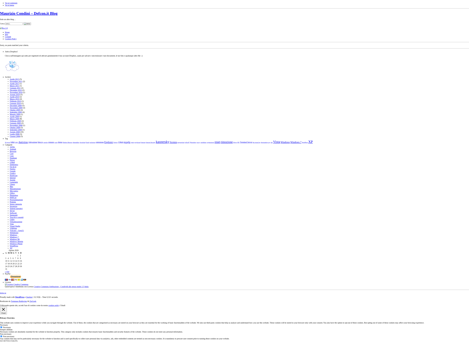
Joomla (12, 180)
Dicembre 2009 (16, 106)
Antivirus (23, 142)
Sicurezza (13, 206)
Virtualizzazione (16, 222)
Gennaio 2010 (15, 103)
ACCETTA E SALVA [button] (9, 341)
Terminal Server (246, 142)
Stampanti (13, 215)
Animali (13, 149)
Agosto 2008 (15, 132)
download (82, 142)
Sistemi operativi (16, 209)
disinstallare (76, 142)
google (127, 142)
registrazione (210, 142)
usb (272, 142)
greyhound (137, 142)
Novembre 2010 (16, 92)
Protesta (13, 202)
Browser (13, 151)
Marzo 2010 (14, 99)
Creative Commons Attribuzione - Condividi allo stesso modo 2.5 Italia (61, 287)
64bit (13, 142)
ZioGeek (32, 301)
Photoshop (193, 142)
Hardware (13, 176)
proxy (198, 142)
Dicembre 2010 (16, 90)
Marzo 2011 (14, 86)
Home (7, 32)
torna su (3, 293)
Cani (11, 154)
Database (13, 158)
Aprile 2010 (14, 97)
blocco (40, 142)
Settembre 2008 (16, 130)
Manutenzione (15, 189)
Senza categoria (16, 204)
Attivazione (32, 142)
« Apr (7, 272)
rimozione (227, 142)
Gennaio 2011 (15, 88)
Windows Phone (16, 244)
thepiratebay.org (265, 142)
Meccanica (14, 191)
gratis (132, 142)
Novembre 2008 (16, 125)
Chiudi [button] (62, 305)
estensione (100, 142)
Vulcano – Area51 (17, 231)
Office (12, 193)
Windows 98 (15, 239)
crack (56, 142)
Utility (12, 220)
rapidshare (203, 142)
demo (60, 142)
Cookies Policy (11, 39)
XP (310, 142)
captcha (45, 142)
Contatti (8, 37)
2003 (16, 142)
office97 (187, 142)
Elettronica (14, 165)
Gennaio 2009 (15, 123)
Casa (12, 156)
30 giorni (7, 142)
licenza (173, 142)
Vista (276, 142)
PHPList (13, 198)
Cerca (2, 24)
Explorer (108, 142)
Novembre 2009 (16, 108)
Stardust (29, 297)
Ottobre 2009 (15, 110)
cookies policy (53, 305)
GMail (120, 142)
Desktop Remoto (67, 142)
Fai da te (13, 167)
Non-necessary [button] (5, 334)
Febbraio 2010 (15, 101)
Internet (143, 142)
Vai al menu (9, 5)
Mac (11, 187)
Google (13, 171)
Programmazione (16, 200)
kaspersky (162, 142)
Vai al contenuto (11, 3)
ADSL (12, 147)
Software (13, 213)
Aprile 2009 (14, 117)
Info (6, 34)
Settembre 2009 (16, 112)
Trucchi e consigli (16, 217)
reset (217, 142)
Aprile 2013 (14, 79)
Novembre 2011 (16, 81)
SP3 (238, 142)
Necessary (7, 327)
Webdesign (14, 233)
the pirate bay (257, 142)
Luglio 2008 (14, 134)
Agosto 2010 (15, 95)
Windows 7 (295, 142)
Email (87, 142)
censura (51, 142)
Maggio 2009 (15, 114)
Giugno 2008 (15, 136)
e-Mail (12, 162)
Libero (12, 184)
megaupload (180, 142)
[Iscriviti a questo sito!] (4, 28)
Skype (235, 142)
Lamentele (14, 182)
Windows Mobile (16, 241)
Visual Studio (15, 226)
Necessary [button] (4, 325)
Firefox (115, 142)
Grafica (13, 173)
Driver (12, 160)
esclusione (92, 142)
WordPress (305, 142)
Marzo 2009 (14, 119)
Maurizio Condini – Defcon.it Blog (29, 13)
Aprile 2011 (14, 84)
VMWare (13, 228)
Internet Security (150, 142)
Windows (285, 142)
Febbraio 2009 (15, 121)
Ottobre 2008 (15, 128)
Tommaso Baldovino (19, 301)
